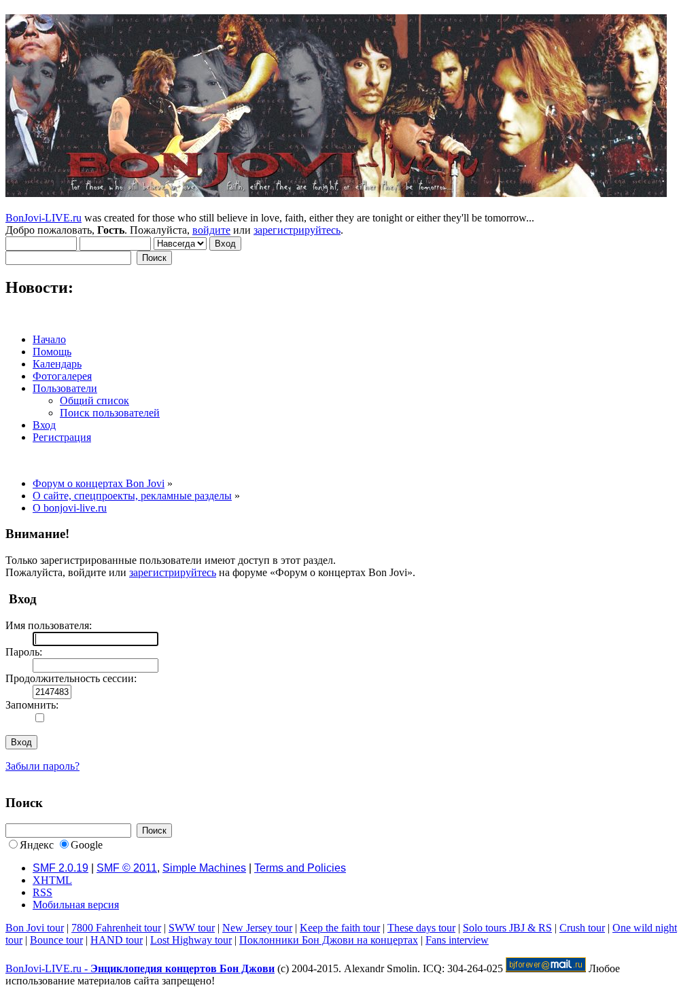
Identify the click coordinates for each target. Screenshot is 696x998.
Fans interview (457, 940)
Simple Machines (204, 868)
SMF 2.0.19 (60, 868)
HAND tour (116, 940)
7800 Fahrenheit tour (116, 927)
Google (87, 845)
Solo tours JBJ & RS (507, 927)
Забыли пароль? (42, 766)
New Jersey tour (257, 927)
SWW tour (192, 927)
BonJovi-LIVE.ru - (140, 968)
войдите (211, 230)
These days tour (421, 927)
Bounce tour (56, 940)
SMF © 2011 (127, 868)
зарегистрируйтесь (297, 230)
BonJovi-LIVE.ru (43, 218)
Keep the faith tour (340, 927)
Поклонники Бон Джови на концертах (328, 940)
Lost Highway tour (191, 940)
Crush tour (582, 927)
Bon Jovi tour (34, 927)
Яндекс (37, 845)
